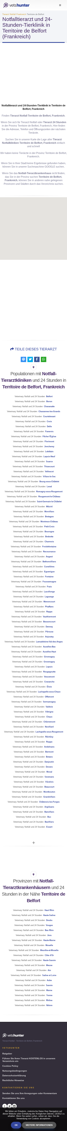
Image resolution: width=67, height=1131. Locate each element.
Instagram (14, 1106)
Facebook (4, 1106)
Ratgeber (7, 1053)
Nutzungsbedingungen (14, 1071)
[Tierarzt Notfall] (16, 5)
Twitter (9, 1106)
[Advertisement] (33, 76)
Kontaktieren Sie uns (13, 1098)
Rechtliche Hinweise (13, 1080)
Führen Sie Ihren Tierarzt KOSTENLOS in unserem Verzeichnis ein (28, 1059)
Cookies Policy (10, 1066)
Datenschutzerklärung (14, 1075)
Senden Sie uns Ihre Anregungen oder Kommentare (29, 1093)
